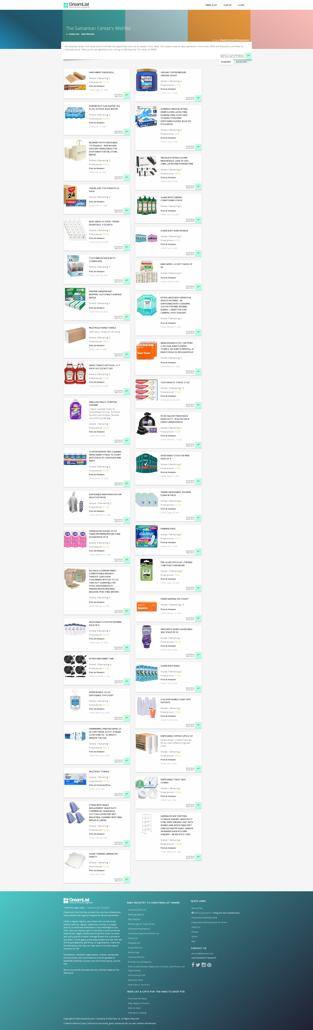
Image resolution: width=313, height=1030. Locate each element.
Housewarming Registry (139, 928)
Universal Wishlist (136, 957)
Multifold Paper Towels (102, 328)
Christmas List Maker (165, 902)
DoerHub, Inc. (114, 1018)
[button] (201, 913)
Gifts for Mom (134, 1008)
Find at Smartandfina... (100, 785)
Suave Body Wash (170, 666)
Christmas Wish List (137, 909)
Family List (133, 938)
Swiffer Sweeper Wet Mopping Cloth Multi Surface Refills (105, 294)
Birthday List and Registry (139, 961)
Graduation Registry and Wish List (143, 933)
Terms (195, 936)
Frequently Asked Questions (204, 917)
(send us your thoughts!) (99, 907)
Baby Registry (136, 902)
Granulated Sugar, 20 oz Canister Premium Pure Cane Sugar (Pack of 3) (104, 534)
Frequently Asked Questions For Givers (209, 922)
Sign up (227, 5)
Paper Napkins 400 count (174, 599)
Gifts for (148, 991)
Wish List (133, 991)
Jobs (193, 941)
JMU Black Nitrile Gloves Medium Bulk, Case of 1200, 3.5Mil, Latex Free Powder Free (177, 161)
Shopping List (134, 943)
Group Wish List (135, 947)
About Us (196, 927)
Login (241, 5)
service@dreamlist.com (202, 953)
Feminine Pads (168, 528)
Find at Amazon (96, 86)
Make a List (211, 5)
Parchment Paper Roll (101, 72)
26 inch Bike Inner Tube (101, 658)
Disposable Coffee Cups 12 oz (177, 736)
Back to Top (197, 908)
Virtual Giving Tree (136, 975)
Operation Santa (135, 980)
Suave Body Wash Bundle (174, 230)
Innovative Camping (137, 1012)
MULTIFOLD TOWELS (99, 771)
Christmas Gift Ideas (137, 998)
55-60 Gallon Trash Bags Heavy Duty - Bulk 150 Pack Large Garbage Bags (175, 419)
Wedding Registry (136, 914)
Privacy (195, 931)
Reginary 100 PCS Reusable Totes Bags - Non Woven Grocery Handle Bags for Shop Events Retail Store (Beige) (103, 148)
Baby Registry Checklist (138, 1003)
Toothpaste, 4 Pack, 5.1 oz (175, 382)
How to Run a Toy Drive (138, 984)
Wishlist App (133, 952)
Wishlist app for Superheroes (141, 924)
